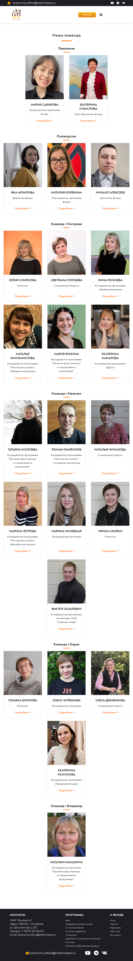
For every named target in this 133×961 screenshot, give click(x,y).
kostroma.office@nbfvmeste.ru (34, 3)
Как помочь (115, 935)
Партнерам (115, 928)
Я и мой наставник (74, 928)
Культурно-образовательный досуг (82, 946)
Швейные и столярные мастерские (82, 938)
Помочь (87, 14)
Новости (114, 924)
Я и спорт (70, 942)
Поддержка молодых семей (79, 924)
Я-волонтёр (71, 935)
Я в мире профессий (75, 931)
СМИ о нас (115, 931)
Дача (67, 920)
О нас (113, 920)
